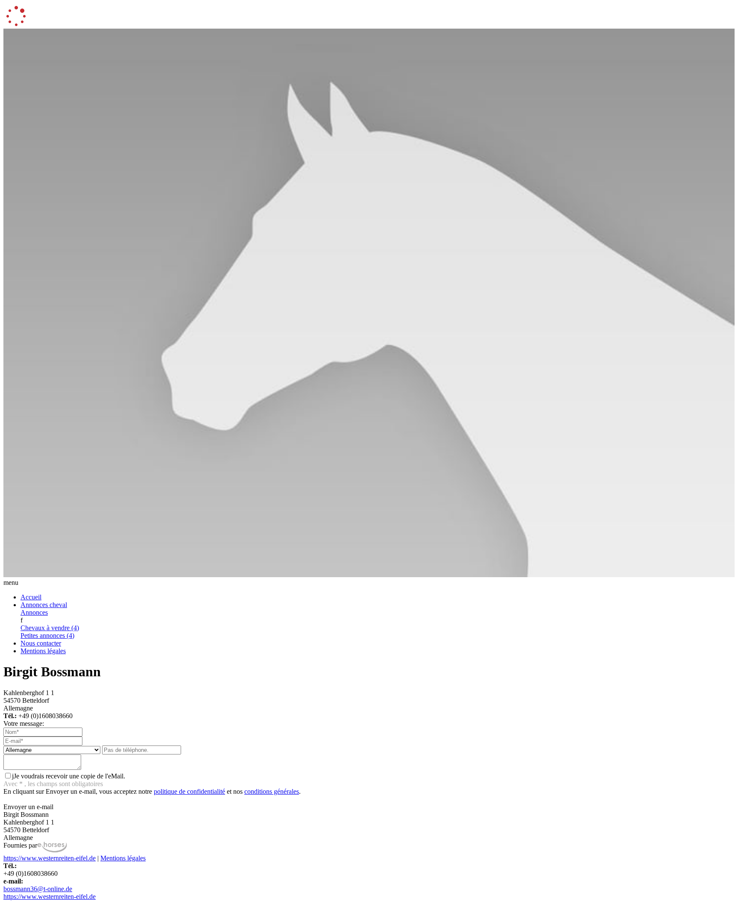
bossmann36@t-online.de (37, 888)
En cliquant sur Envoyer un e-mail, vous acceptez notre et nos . (152, 791)
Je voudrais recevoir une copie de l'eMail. (68, 776)
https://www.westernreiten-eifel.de (49, 858)
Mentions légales (43, 651)
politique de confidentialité (189, 791)
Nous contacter (40, 643)
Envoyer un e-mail (28, 806)
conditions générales (271, 791)
